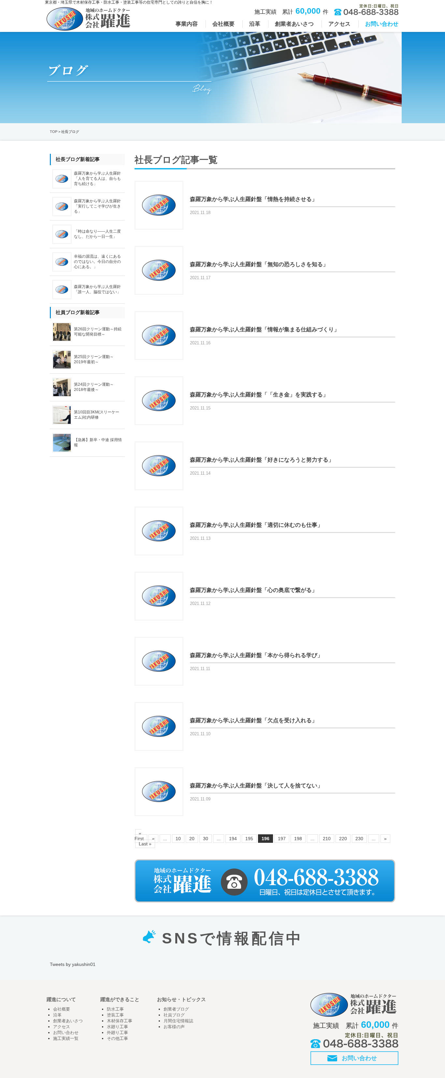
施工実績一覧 (66, 1038)
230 (359, 838)
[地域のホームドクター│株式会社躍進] (89, 28)
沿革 (57, 1015)
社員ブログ (174, 1015)
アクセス (61, 1027)
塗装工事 (115, 1015)
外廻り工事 (117, 1032)
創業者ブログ (176, 1009)
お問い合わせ (66, 1032)
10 (178, 838)
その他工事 (117, 1038)
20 (191, 838)
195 (249, 838)
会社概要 (61, 1009)
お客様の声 (174, 1027)
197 (282, 838)
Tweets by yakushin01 (72, 964)
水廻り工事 (117, 1027)
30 (205, 838)
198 (298, 838)
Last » (145, 843)
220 (343, 838)
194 (233, 838)
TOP (53, 132)
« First (139, 836)
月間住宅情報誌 (178, 1021)
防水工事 (115, 1009)
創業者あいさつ (68, 1021)
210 (327, 838)
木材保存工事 (119, 1021)
